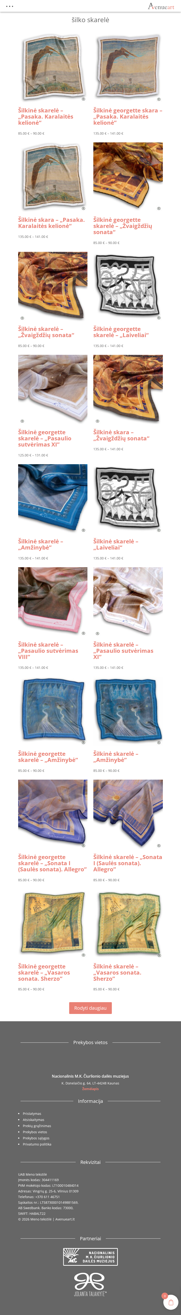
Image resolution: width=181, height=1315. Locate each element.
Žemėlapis (90, 1089)
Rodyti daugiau (90, 1008)
